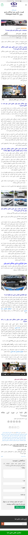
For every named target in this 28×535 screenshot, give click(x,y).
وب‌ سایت (23, 495)
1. (17, 100)
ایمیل (23, 488)
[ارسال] (2, 523)
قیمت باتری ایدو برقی (9, 437)
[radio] (19, 422)
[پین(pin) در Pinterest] (12, 427)
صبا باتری (17, 328)
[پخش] (24, 96)
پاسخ (2, 456)
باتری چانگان (14, 10)
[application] (14, 91)
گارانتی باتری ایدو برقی (14, 438)
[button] (26, 5)
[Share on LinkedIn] (10, 427)
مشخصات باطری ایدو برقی (7, 440)
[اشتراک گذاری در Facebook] (18, 427)
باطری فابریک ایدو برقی (14, 435)
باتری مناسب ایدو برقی (5, 434)
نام (24, 481)
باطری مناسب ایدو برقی (18, 437)
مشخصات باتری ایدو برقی (18, 440)
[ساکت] (6, 96)
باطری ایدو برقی (23, 435)
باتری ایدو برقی (8, 432)
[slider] (15, 374)
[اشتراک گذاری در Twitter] (15, 427)
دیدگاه (23, 468)
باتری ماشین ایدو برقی (15, 434)
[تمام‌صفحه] (4, 96)
